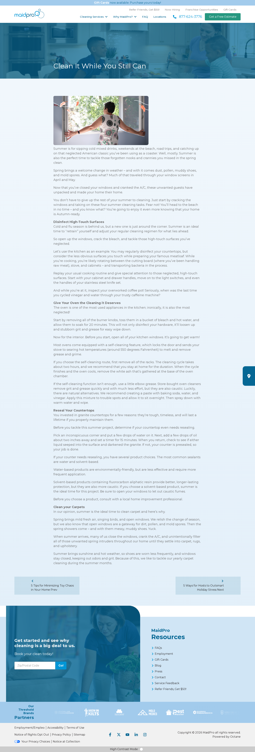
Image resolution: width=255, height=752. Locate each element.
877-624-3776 (190, 17)
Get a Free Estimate (222, 16)
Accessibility (55, 727)
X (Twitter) (118, 734)
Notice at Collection (66, 741)
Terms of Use (75, 727)
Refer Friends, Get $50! (144, 9)
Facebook (110, 734)
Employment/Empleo (29, 727)
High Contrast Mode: (124, 749)
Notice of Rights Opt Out (31, 734)
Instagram (145, 734)
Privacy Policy (61, 734)
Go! (60, 665)
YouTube (127, 734)
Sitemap (79, 734)
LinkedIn (136, 734)
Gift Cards (101, 2)
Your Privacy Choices (35, 741)
